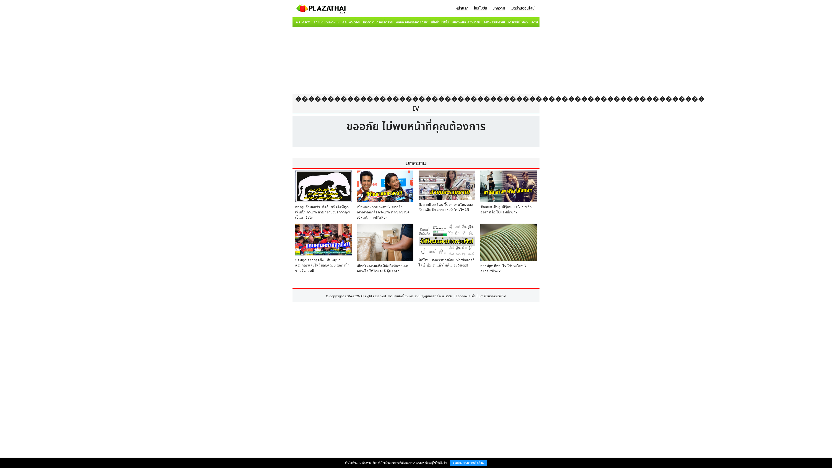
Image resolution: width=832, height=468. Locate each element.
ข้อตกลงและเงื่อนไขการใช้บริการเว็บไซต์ (481, 296)
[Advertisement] (416, 61)
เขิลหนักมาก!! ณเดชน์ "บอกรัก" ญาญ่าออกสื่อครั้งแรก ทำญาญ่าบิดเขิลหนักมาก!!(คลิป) (383, 212)
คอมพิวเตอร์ (351, 22)
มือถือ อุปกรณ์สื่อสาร (378, 22)
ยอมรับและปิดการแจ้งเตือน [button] (468, 462)
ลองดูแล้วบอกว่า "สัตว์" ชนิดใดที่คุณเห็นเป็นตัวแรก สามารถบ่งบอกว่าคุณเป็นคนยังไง (322, 212)
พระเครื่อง (303, 22)
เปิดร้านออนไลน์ (522, 8)
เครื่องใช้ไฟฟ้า (518, 22)
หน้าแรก (461, 8)
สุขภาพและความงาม (466, 22)
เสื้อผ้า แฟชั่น (440, 22)
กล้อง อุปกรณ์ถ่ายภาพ (411, 22)
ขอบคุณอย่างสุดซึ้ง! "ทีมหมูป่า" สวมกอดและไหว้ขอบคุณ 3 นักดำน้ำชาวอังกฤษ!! (322, 265)
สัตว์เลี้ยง (537, 22)
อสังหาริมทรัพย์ (494, 22)
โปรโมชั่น (480, 8)
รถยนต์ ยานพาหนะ (326, 22)
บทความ (498, 8)
